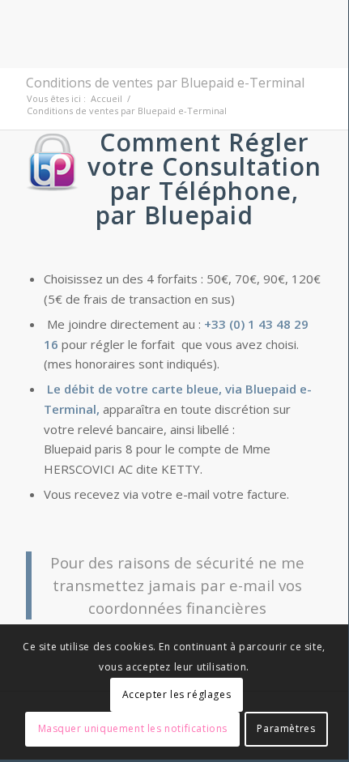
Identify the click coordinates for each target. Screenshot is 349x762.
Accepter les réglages (177, 694)
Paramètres (286, 728)
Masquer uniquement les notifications (133, 728)
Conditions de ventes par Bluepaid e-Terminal (165, 83)
